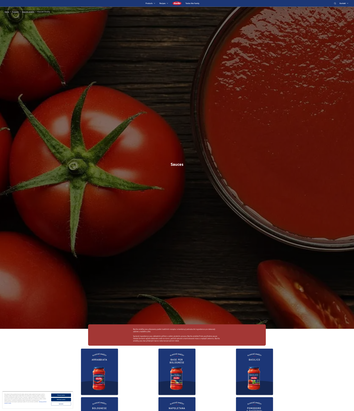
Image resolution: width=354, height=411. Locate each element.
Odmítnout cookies (61, 399)
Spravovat (61, 403)
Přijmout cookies (61, 395)
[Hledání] (335, 3)
